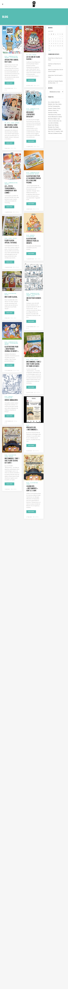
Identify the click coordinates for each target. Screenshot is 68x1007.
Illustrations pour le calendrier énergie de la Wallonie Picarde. (33, 179)
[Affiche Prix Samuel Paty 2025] (12, 39)
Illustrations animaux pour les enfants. (32, 240)
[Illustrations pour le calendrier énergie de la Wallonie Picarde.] (34, 160)
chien (56, 104)
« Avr (49, 50)
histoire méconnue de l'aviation (55, 116)
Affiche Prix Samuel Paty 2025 (11, 60)
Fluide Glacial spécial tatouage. (11, 241)
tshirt (61, 131)
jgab (49, 81)
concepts (50, 108)
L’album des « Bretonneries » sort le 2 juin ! (32, 488)
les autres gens (55, 121)
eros (57, 110)
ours (54, 127)
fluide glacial (51, 114)
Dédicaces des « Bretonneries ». (32, 428)
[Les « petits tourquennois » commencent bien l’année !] (12, 166)
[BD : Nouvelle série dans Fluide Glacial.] (12, 107)
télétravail (50, 133)
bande (56, 102)
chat (54, 104)
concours (55, 108)
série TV (53, 131)
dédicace (50, 110)
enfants (54, 110)
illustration (50, 119)
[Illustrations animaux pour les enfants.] (34, 222)
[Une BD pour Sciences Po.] (34, 276)
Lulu (49, 64)
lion (60, 121)
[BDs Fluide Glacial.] (12, 281)
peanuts (57, 127)
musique (56, 125)
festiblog (55, 112)
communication (56, 106)
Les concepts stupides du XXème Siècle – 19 (55, 82)
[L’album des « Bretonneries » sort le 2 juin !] (34, 467)
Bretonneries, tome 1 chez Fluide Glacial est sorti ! (12, 460)
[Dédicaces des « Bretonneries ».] (34, 409)
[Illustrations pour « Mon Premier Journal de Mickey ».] (12, 330)
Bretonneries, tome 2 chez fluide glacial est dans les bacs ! (33, 363)
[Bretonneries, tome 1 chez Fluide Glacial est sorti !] (12, 439)
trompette (57, 131)
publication (50, 129)
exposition (50, 112)
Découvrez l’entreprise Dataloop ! (30, 114)
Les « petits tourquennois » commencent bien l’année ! (11, 189)
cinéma (59, 104)
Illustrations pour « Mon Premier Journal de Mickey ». (12, 348)
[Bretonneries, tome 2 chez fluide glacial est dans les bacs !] (34, 344)
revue (59, 129)
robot (49, 131)
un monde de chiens (57, 133)
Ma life (52, 123)
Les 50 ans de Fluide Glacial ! (33, 58)
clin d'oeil (50, 106)
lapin (58, 119)
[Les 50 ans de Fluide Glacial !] (34, 39)
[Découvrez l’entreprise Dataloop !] (34, 97)
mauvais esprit (51, 125)
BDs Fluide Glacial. (11, 297)
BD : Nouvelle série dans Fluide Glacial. (11, 126)
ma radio (56, 123)
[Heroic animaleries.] (12, 384)
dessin (58, 108)
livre (49, 123)
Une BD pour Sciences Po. (33, 299)
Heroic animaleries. (11, 400)
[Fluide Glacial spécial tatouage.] (12, 226)
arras (49, 102)
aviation (52, 102)
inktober (55, 119)
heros (55, 114)
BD (58, 102)
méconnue (50, 127)
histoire (59, 114)
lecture (49, 121)
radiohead (55, 129)
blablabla (50, 104)
